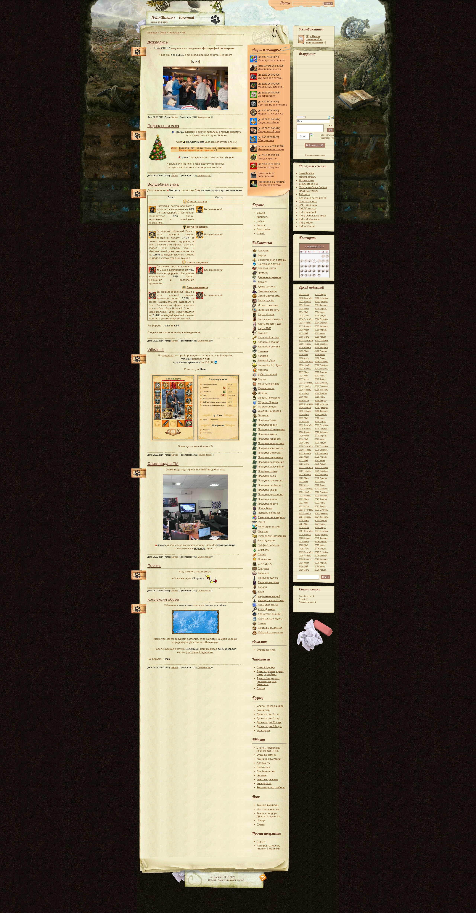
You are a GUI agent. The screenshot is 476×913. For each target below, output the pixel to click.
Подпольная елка (163, 126)
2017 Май (303, 376)
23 (327, 270)
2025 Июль (304, 549)
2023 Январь (305, 496)
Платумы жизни (267, 434)
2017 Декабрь (321, 386)
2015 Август (320, 337)
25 (306, 275)
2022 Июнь (320, 481)
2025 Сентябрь (306, 552)
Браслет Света (267, 267)
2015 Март (304, 330)
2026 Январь (305, 559)
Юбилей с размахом (270, 632)
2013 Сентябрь (306, 298)
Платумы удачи (267, 489)
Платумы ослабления (271, 461)
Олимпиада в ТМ (162, 463)
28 (319, 275)
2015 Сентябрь (306, 340)
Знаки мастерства (269, 295)
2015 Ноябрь (305, 344)
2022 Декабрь (321, 492)
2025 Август (320, 549)
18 (306, 270)
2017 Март (304, 372)
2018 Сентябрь (306, 404)
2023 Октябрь (321, 510)
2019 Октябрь (321, 425)
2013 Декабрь (321, 301)
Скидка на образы (269, 131)
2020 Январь (305, 432)
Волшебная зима (163, 184)
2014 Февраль (321, 305)
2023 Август (320, 506)
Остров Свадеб (267, 406)
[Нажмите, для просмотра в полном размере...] (195, 109)
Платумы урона (267, 499)
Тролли (262, 586)
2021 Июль (304, 464)
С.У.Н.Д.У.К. (265, 563)
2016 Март (304, 351)
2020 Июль (304, 443)
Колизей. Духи (266, 360)
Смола (262, 554)
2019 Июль (304, 421)
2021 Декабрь (321, 471)
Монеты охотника (268, 383)
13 (314, 266)
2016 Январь (305, 347)
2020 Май (303, 439)
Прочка (154, 565)
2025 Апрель (321, 541)
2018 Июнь (320, 397)
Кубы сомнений (267, 374)
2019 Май (303, 418)
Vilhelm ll (155, 349)
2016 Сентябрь (306, 361)
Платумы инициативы (271, 443)
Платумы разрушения (271, 466)
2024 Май (303, 524)
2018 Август (320, 400)
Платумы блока (267, 420)
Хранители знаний (269, 613)
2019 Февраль (321, 411)
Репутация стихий (269, 526)
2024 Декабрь (321, 534)
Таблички (263, 573)
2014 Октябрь (321, 319)
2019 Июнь (320, 418)
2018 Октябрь (321, 404)
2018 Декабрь (321, 407)
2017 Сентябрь (306, 383)
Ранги (261, 521)
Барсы (262, 255)
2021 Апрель (321, 457)
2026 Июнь (320, 566)
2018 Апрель (321, 393)
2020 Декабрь (321, 450)
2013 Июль (304, 294)
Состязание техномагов (272, 104)
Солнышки (264, 559)
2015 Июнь (320, 333)
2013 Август (320, 294)
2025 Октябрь (321, 552)
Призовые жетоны (269, 512)
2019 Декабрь (321, 429)
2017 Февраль (321, 369)
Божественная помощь (272, 259)
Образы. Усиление (269, 397)
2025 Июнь (320, 545)
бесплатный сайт (227, 880)
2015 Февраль (321, 326)
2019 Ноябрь (305, 429)
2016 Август (320, 358)
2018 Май (303, 397)
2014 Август (320, 316)
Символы (263, 549)
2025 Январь (305, 538)
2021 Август (320, 464)
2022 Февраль (321, 474)
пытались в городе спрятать (224, 131)
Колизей (263, 355)
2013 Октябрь (321, 298)
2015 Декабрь (321, 344)
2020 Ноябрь (305, 450)
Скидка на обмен (268, 122)
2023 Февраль (321, 496)
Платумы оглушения (270, 457)
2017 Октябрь (321, 383)
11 (306, 266)
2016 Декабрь (321, 365)
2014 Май (303, 312)
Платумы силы (267, 475)
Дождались (157, 42)
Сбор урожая (266, 140)
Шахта (262, 623)
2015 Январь (305, 326)
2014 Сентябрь (306, 319)
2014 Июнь (320, 312)
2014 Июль (304, 316)
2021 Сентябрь (306, 467)
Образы (262, 392)
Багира (174, 117)
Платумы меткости (269, 452)
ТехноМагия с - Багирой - (174, 17)
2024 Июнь (320, 524)
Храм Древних (266, 609)
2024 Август (320, 527)
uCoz (241, 880)
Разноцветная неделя (271, 60)
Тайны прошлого (268, 577)
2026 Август (320, 570)
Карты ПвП (264, 328)
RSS (263, 877)
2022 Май (303, 481)
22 (323, 270)
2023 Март (304, 499)
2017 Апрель (321, 372)
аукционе (167, 355)
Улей (261, 591)
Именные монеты (268, 309)
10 (302, 266)
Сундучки (263, 568)
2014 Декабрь (321, 323)
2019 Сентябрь (306, 425)
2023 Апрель (321, 499)
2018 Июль (304, 400)
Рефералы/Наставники (272, 535)
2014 (163, 32)
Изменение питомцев (271, 149)
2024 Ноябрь (305, 534)
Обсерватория (267, 95)
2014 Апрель (321, 308)
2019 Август (320, 421)
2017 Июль (304, 379)
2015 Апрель (321, 330)
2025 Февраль (321, 538)
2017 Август (320, 379)
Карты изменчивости (270, 319)
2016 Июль (304, 358)
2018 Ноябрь (305, 407)
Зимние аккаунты (268, 167)
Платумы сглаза (267, 471)
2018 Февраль (321, 390)
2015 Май (303, 333)
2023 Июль (304, 506)
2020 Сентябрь (306, 446)
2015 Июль (304, 337)
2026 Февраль (321, 559)
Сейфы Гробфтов (268, 545)
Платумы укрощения (270, 494)
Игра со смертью (268, 305)
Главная (152, 32)
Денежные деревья (269, 277)
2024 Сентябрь (306, 531)
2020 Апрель (321, 436)
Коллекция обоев (163, 599)
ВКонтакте (226, 54)
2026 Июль (304, 570)
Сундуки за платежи (270, 77)
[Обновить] (329, 117)
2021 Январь (305, 453)
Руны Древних (266, 540)
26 (309, 275)
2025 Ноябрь (305, 556)
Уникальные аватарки (271, 600)
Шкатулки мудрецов (270, 627)
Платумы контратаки (270, 447)
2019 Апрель (321, 414)
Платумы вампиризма (271, 429)
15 (323, 266)
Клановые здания (268, 341)
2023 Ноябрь (305, 513)
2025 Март (304, 541)
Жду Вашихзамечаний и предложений (314, 39)
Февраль (174, 32)
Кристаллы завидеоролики (266, 174)
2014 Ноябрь (305, 323)
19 (309, 270)
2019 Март (304, 414)
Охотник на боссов (269, 410)
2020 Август (320, 443)
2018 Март (304, 393)
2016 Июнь (320, 354)
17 (302, 270)
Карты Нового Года (269, 323)
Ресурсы (263, 531)
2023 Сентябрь (306, 510)
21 (319, 270)
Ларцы (262, 379)
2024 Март (304, 520)
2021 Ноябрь (305, 471)
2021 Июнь (320, 460)
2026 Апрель (321, 563)
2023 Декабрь (321, 513)
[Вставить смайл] (332, 117)
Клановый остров (268, 337)
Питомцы (263, 415)
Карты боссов (266, 314)
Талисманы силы (268, 582)
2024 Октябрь (321, 531)
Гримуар (263, 272)
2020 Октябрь (321, 446)
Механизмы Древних (270, 86)
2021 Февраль (321, 453)
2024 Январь (305, 517)
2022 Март (304, 478)
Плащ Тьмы (265, 508)
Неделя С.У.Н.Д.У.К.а (270, 113)
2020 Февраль (321, 432)
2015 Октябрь (321, 340)
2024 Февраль (321, 517)
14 (319, 266)
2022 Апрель (321, 478)
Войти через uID (315, 145)
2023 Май (303, 503)
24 (302, 275)
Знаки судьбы (266, 300)
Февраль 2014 (314, 247)
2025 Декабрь (321, 556)
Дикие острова (267, 286)
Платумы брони (267, 424)
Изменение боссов (269, 68)
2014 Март (304, 308)
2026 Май (303, 566)
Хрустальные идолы (270, 618)
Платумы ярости (268, 503)
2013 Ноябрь (305, 301)
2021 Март (304, 457)
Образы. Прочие (268, 402)
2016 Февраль (321, 347)
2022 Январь (305, 474)
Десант (262, 281)
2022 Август (320, 485)
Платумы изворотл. (269, 438)
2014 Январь (305, 305)
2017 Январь (305, 369)
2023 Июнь (320, 503)
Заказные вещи (267, 291)
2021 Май (303, 460)
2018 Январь (305, 390)
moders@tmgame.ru (200, 652)
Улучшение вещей (269, 596)
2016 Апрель (321, 351)
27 (314, 275)
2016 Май (303, 354)
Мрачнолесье (266, 388)
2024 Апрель (321, 520)
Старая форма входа (315, 155)
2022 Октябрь (321, 489)
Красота (263, 369)
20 (314, 270)
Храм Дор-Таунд (268, 604)
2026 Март (304, 563)
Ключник (263, 351)
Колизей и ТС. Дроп (270, 365)
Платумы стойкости (270, 485)
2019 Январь (305, 411)
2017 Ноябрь (305, 386)
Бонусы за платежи (269, 184)
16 (327, 266)
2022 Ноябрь (305, 492)
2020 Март (304, 436)
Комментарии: (204, 117)
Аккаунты (263, 250)
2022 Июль (304, 485)
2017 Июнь (320, 376)
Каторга (262, 332)
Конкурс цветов (267, 158)
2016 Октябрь (321, 361)
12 (309, 266)
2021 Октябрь (321, 467)
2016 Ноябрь (305, 365)
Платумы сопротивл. (270, 480)
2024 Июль (304, 527)
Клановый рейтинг (269, 346)
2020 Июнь (320, 439)
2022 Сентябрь (306, 489)
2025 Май (303, 545)
